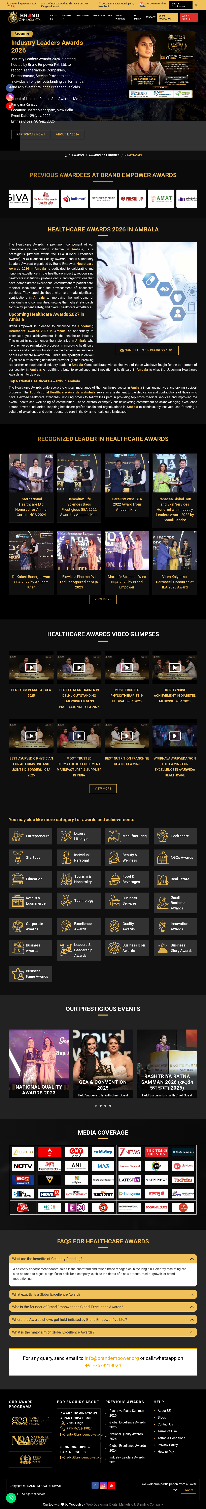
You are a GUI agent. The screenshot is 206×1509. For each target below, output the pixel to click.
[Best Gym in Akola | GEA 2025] (31, 667)
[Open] (64, 19)
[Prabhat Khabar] (103, 1193)
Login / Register (186, 17)
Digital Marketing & (122, 1504)
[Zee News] (129, 1152)
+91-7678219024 (103, 1365)
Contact (150, 17)
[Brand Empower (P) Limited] (24, 17)
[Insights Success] (76, 1207)
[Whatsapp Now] (11, 1498)
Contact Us (165, 1424)
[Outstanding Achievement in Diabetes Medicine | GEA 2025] (174, 667)
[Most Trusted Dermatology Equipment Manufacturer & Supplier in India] (79, 736)
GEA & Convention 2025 (103, 1085)
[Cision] (49, 1207)
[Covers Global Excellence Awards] (183, 1152)
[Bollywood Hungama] (129, 1193)
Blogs (162, 1417)
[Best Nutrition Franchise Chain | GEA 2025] (127, 736)
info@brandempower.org (112, 1358)
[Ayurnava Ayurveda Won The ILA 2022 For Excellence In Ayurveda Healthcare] (174, 736)
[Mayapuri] (156, 1193)
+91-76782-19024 (80, 1428)
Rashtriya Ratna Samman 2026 (126, 1413)
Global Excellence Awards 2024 (127, 1448)
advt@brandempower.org (84, 1457)
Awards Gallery (102, 15)
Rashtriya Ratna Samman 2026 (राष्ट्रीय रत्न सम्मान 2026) (167, 1082)
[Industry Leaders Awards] (30, 1459)
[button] (95, 1106)
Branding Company (150, 1504)
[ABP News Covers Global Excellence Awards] (49, 1152)
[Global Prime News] (183, 1193)
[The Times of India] (156, 1152)
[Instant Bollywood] (103, 1207)
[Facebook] (95, 1485)
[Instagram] (103, 1485)
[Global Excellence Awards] (30, 1421)
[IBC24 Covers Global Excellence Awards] (23, 1180)
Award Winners (120, 17)
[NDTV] (23, 1166)
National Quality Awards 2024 (126, 1436)
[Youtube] (111, 1485)
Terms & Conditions (171, 1438)
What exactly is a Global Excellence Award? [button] (46, 1294)
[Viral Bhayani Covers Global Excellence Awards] (49, 1180)
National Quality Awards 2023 (38, 1090)
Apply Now (82, 15)
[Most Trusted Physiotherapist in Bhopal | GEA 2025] (127, 667)
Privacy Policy (168, 1445)
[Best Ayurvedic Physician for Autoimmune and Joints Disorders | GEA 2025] (31, 736)
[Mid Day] (103, 1152)
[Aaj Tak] (23, 1207)
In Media (137, 17)
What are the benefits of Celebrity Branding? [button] (47, 1259)
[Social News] (156, 1207)
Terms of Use (167, 1431)
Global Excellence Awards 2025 (127, 1424)
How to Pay (166, 1452)
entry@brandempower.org (85, 1434)
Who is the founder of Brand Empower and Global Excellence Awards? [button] (67, 1307)
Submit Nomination (178, 5)
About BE (54, 17)
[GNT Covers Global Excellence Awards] (76, 1152)
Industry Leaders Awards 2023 (127, 1459)
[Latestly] (129, 1180)
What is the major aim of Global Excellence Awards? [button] (53, 1332)
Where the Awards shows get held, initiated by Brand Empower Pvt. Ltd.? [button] (69, 1319)
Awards (66, 15)
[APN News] (156, 1180)
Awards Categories (104, 155)
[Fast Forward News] (129, 1207)
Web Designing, (97, 1504)
